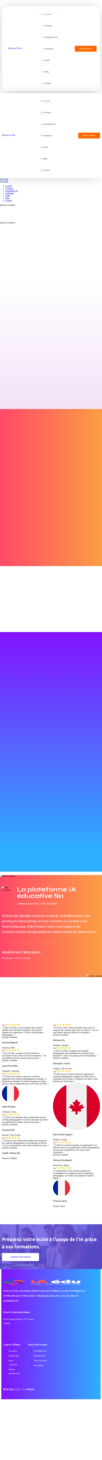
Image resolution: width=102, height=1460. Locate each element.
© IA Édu (8, 1389)
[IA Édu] (4, 179)
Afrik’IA (30, 1389)
